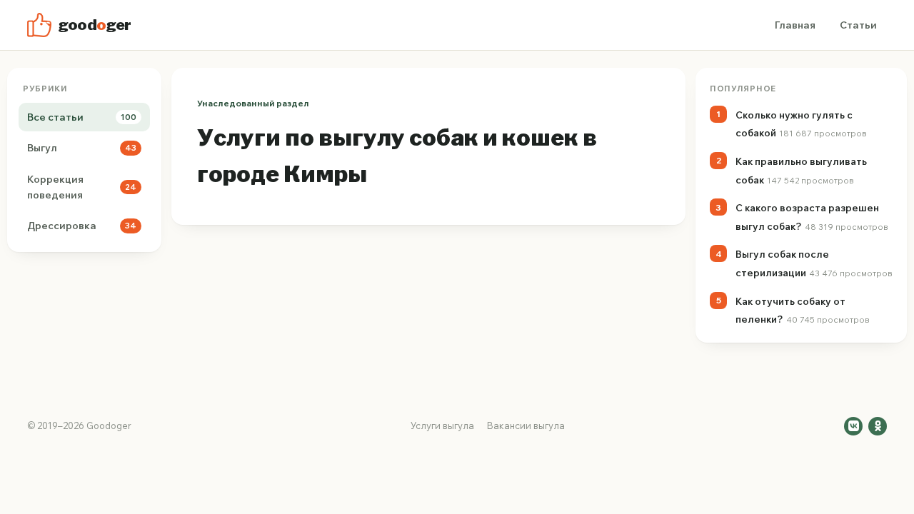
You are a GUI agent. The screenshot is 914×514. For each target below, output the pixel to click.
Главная (795, 25)
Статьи (858, 25)
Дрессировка (81, 225)
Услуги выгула (442, 425)
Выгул (81, 147)
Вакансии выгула (526, 425)
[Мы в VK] (853, 426)
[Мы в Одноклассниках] (877, 426)
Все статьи (81, 117)
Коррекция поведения (81, 187)
